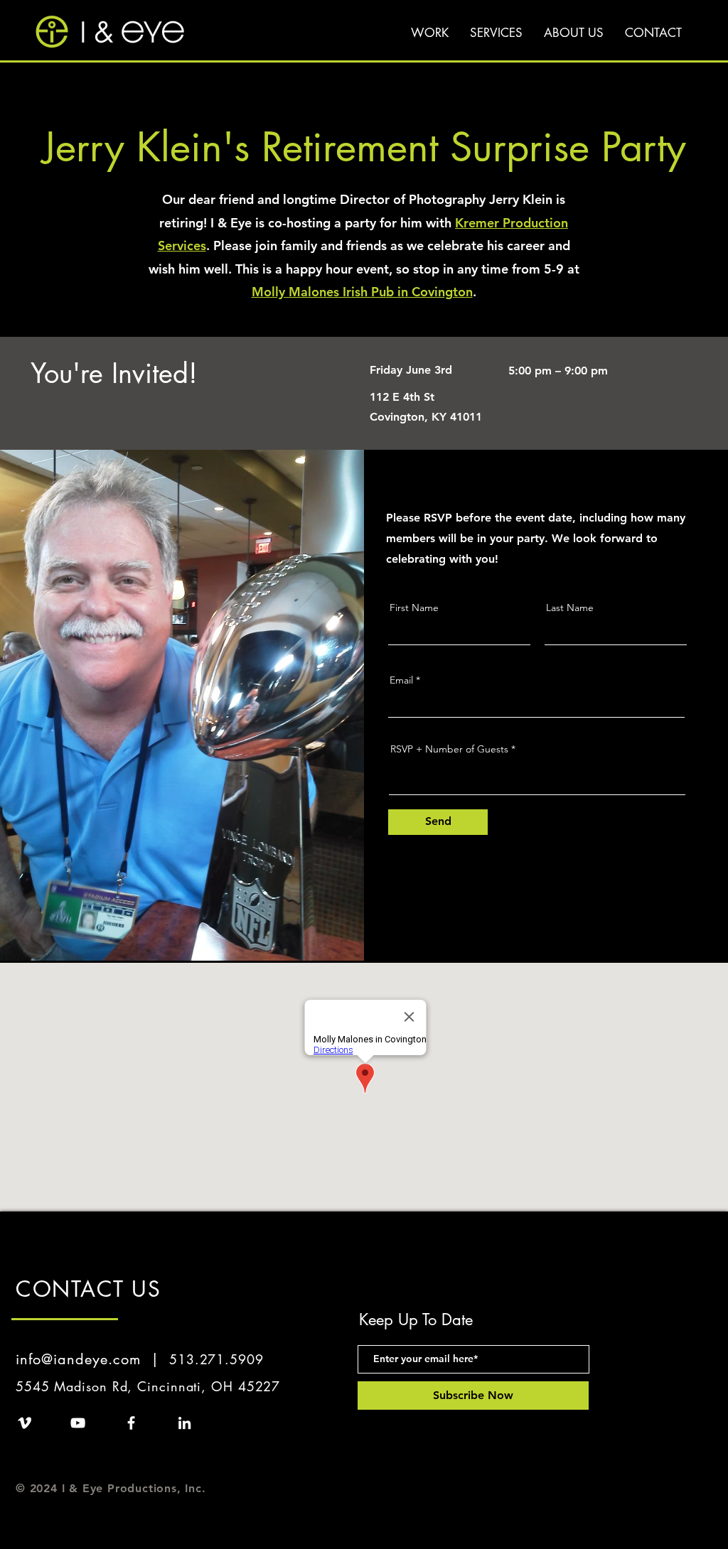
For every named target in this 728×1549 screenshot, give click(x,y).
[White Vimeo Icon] (24, 1423)
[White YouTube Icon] (78, 1423)
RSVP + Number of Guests (449, 749)
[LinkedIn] (184, 1423)
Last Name (570, 607)
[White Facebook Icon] (131, 1423)
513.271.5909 (216, 1359)
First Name (414, 607)
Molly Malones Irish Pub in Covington (362, 292)
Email (401, 680)
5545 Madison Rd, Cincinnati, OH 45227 (148, 1386)
